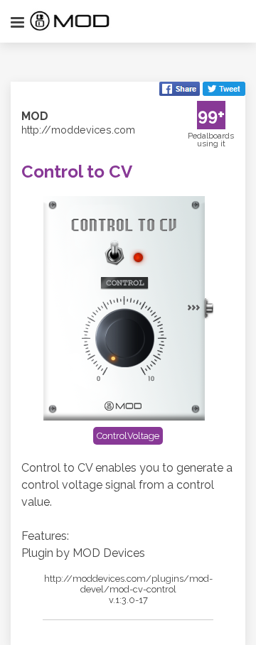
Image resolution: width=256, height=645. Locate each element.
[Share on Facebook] (179, 90)
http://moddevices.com (78, 130)
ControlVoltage (128, 435)
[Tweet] (224, 90)
